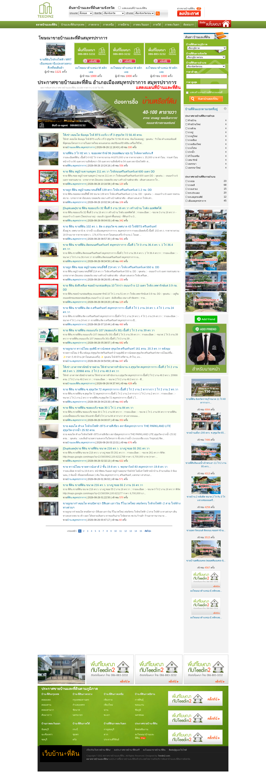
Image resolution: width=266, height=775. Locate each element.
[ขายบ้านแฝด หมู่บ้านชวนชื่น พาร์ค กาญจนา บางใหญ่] (61, 683)
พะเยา (107, 715)
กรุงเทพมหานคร (81, 699)
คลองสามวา (47, 710)
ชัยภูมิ (138, 710)
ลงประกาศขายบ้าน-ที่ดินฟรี (127, 750)
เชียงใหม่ (108, 704)
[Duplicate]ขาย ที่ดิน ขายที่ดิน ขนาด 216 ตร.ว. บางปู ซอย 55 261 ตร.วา (106, 448)
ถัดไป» (148, 531)
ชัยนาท (76, 710)
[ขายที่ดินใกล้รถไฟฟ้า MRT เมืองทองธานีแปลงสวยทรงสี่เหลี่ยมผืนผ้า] (56, 55)
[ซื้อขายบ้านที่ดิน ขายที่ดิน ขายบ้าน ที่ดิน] (45, 18)
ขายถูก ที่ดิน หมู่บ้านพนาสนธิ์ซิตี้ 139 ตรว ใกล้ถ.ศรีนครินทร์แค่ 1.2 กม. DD (107, 189)
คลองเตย (46, 699)
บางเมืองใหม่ (194, 144)
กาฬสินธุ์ (139, 699)
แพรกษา (192, 164)
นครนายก (78, 715)
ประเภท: (74, 13)
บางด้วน (192, 128)
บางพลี (191, 185)
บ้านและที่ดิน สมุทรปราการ (81, 147)
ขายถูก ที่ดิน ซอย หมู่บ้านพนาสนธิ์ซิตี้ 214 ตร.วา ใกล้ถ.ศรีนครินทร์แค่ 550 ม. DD (111, 267)
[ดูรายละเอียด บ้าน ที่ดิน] (91, 63)
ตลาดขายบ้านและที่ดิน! (97, 759)
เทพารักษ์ (192, 160)
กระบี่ (75, 729)
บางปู (190, 132)
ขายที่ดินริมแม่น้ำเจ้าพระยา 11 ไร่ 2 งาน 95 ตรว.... (206, 465)
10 (115, 531)
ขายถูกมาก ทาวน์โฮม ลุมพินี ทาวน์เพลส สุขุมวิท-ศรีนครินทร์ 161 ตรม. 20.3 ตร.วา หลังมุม (116, 348)
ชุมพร (75, 734)
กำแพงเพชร (79, 704)
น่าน (106, 710)
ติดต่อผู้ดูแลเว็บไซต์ (178, 750)
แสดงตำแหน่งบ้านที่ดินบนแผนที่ (206, 92)
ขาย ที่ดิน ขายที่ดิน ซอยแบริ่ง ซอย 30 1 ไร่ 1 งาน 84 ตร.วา (98, 407)
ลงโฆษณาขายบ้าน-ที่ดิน (154, 750)
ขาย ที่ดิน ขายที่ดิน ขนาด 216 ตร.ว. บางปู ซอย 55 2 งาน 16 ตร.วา (103, 485)
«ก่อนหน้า (72, 531)
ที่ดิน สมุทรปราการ (76, 165)
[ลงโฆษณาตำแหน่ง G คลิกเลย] (195, 705)
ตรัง (75, 739)
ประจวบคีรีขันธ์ (111, 739)
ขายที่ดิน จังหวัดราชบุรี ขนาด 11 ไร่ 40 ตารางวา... (206, 401)
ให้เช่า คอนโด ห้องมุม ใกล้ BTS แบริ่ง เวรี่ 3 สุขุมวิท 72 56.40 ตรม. (103, 134)
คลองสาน (46, 704)
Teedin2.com (164, 756)
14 (136, 531)
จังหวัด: (98, 13)
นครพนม (139, 715)
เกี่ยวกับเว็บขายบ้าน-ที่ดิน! (98, 750)
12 (125, 531)
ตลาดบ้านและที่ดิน (46, 24)
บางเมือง (192, 140)
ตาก (106, 734)
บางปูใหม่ (192, 136)
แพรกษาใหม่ (194, 168)
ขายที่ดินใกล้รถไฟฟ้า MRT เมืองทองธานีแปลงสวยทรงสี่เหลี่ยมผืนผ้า (56, 63)
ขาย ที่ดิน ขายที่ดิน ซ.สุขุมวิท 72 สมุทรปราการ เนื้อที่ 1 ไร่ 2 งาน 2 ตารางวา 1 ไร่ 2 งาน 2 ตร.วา (120, 389)
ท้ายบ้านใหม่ (194, 124)
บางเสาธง (193, 189)
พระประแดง (194, 193)
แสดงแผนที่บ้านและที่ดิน (134, 8)
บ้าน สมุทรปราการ (76, 361)
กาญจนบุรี (109, 729)
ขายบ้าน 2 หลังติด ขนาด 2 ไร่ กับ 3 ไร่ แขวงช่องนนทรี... (206, 498)
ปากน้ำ (191, 152)
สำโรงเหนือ (193, 156)
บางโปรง (192, 148)
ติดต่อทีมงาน (141, 729)
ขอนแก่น (139, 704)
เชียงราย (108, 699)
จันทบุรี (45, 729)
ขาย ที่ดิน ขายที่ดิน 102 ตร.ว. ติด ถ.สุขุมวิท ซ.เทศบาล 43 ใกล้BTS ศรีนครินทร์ (110, 226)
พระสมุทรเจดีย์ (195, 197)
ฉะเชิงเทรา (47, 734)
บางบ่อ (191, 181)
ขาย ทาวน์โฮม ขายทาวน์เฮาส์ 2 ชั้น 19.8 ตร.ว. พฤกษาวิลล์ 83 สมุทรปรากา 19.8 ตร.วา (115, 466)
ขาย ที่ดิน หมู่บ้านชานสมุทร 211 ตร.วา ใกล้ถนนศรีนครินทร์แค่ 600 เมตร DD (109, 171)
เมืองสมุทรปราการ (197, 201)
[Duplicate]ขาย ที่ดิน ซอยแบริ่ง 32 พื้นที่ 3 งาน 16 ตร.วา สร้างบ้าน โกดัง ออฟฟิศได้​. (112, 208)
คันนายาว (46, 715)
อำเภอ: (129, 13)
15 (141, 531)
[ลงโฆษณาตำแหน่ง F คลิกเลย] (110, 683)
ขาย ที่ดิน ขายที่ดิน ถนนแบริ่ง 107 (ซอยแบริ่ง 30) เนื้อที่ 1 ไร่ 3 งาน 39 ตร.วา (109, 330)
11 (120, 531)
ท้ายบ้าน (192, 120)
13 (130, 531)
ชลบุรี (44, 739)
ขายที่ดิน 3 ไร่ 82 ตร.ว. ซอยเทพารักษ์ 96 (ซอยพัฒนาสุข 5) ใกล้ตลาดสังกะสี (108, 153)
